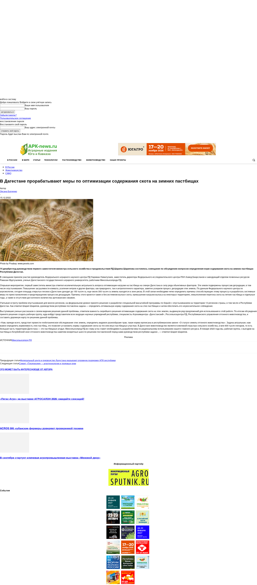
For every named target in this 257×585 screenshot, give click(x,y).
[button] (254, 160)
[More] (52, 347)
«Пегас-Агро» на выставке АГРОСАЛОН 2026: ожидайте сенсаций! (42, 399)
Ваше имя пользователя (37, 105)
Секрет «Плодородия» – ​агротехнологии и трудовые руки (47, 363)
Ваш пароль (31, 108)
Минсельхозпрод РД (22, 340)
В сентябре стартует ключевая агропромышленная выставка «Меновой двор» (50, 457)
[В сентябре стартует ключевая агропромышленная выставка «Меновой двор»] (14, 451)
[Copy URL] (33, 347)
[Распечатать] (42, 347)
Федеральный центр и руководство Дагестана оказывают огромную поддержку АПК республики (68, 360)
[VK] (14, 347)
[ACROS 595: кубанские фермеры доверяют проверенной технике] (14, 422)
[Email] (23, 347)
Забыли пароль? (8, 115)
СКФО (8, 173)
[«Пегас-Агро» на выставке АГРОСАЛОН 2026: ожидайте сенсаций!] (14, 393)
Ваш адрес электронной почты (40, 127)
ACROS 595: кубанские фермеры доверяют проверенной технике (41, 428)
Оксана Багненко (8, 191)
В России (9, 167)
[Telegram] (4, 347)
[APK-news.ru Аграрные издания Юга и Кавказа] (38, 149)
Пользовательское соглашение (15, 118)
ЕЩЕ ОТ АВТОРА (44, 369)
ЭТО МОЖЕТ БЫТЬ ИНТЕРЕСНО (17, 369)
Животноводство (13, 170)
